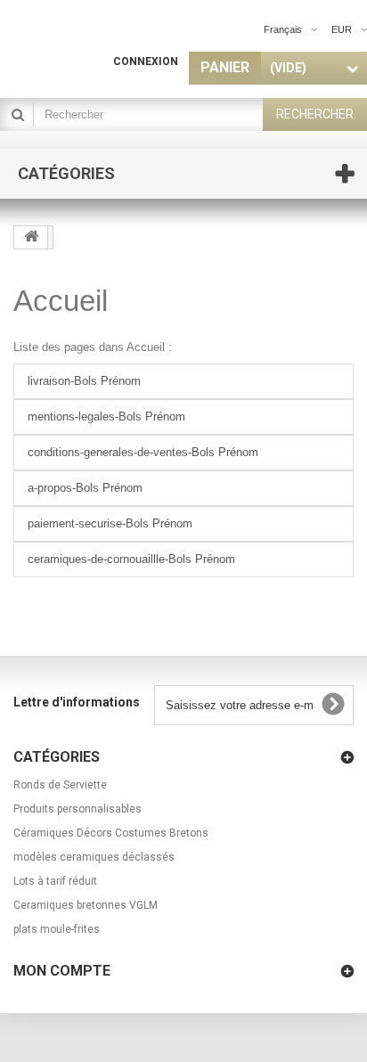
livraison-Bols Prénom (84, 381)
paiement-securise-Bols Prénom (110, 523)
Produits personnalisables (77, 809)
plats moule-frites (56, 929)
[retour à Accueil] (31, 237)
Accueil (60, 300)
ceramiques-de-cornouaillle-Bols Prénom (131, 559)
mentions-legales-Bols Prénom (106, 416)
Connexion (145, 61)
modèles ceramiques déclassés (94, 857)
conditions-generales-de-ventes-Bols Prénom (143, 452)
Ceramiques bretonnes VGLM (85, 905)
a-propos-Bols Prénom (85, 487)
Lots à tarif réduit (55, 881)
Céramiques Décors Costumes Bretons (110, 833)
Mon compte (61, 970)
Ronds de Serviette (60, 785)
